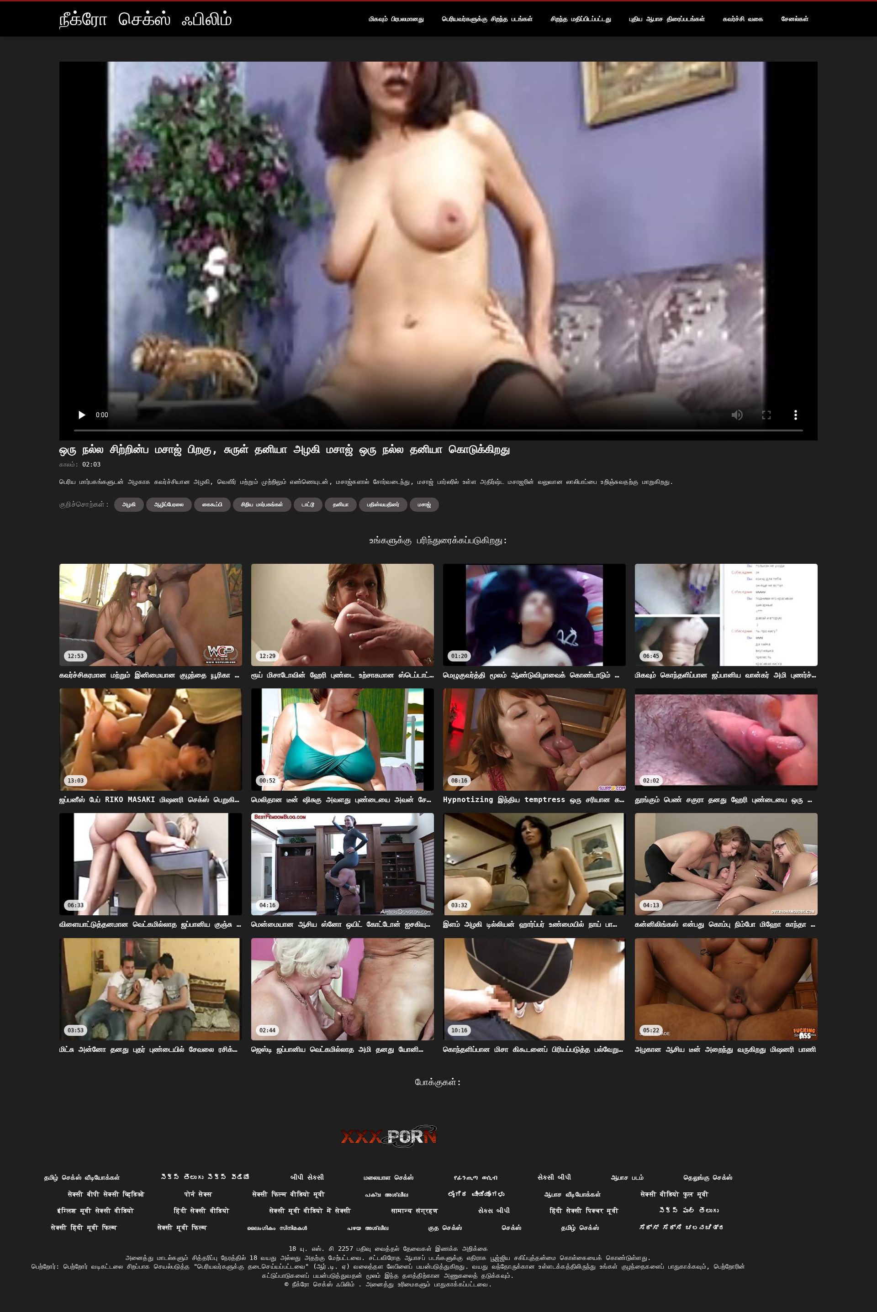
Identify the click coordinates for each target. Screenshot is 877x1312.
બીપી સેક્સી (307, 1177)
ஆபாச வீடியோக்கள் (572, 1194)
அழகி (129, 504)
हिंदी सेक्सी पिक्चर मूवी (584, 1210)
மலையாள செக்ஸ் (389, 1177)
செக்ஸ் (511, 1227)
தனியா (341, 504)
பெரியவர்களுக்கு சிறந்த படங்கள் (487, 18)
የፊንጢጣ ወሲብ (475, 1177)
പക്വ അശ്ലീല (386, 1194)
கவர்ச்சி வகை (743, 18)
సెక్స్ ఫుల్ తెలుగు (689, 1210)
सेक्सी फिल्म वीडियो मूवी (289, 1194)
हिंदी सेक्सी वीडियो (201, 1210)
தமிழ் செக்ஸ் (579, 1227)
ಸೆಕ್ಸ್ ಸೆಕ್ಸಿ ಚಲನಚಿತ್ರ (682, 1227)
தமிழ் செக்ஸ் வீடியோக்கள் (82, 1177)
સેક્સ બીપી (494, 1210)
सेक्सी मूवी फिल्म (182, 1227)
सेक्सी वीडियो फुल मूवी (675, 1194)
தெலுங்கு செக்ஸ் (708, 1177)
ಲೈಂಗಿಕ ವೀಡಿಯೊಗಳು (476, 1194)
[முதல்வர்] (388, 1136)
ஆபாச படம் (627, 1177)
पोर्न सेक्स (198, 1194)
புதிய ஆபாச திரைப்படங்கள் (667, 18)
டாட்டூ (308, 504)
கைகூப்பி (212, 504)
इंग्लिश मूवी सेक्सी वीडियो (96, 1210)
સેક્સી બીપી (554, 1177)
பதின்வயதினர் (383, 504)
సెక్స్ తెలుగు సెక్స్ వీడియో (205, 1177)
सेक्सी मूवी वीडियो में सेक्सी (310, 1210)
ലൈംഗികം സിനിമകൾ (277, 1227)
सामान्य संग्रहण (414, 1210)
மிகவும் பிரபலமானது (396, 18)
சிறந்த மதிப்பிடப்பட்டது (581, 18)
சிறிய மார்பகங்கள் (262, 504)
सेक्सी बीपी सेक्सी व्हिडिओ (106, 1194)
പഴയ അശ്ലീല (367, 1227)
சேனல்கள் (795, 18)
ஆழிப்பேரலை (169, 504)
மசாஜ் (424, 504)
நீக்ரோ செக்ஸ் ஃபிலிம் (325, 1284)
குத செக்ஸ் (445, 1227)
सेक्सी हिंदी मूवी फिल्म (84, 1227)
